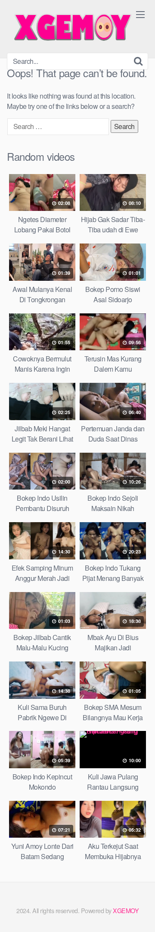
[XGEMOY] (71, 26)
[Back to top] (140, 913)
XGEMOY (126, 910)
